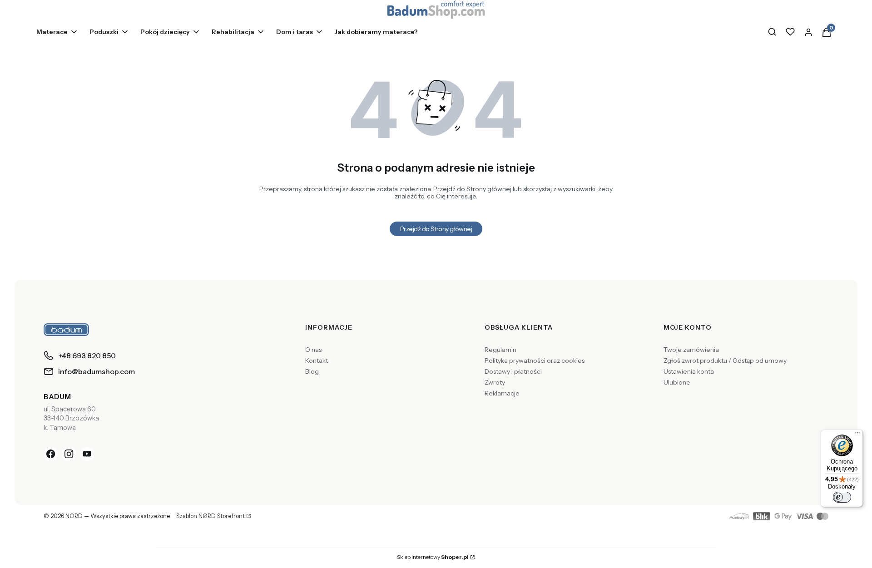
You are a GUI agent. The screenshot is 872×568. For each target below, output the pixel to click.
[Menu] (857, 435)
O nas (313, 350)
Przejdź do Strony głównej (436, 229)
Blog (312, 371)
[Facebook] (51, 454)
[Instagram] (69, 454)
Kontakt (316, 360)
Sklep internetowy (433, 556)
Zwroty (495, 382)
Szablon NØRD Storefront (210, 516)
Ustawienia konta (689, 371)
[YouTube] (87, 454)
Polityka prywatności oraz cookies (535, 360)
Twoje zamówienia (691, 350)
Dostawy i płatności (513, 371)
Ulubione (677, 382)
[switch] (842, 497)
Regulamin (500, 350)
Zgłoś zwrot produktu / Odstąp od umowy (725, 360)
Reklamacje (502, 393)
